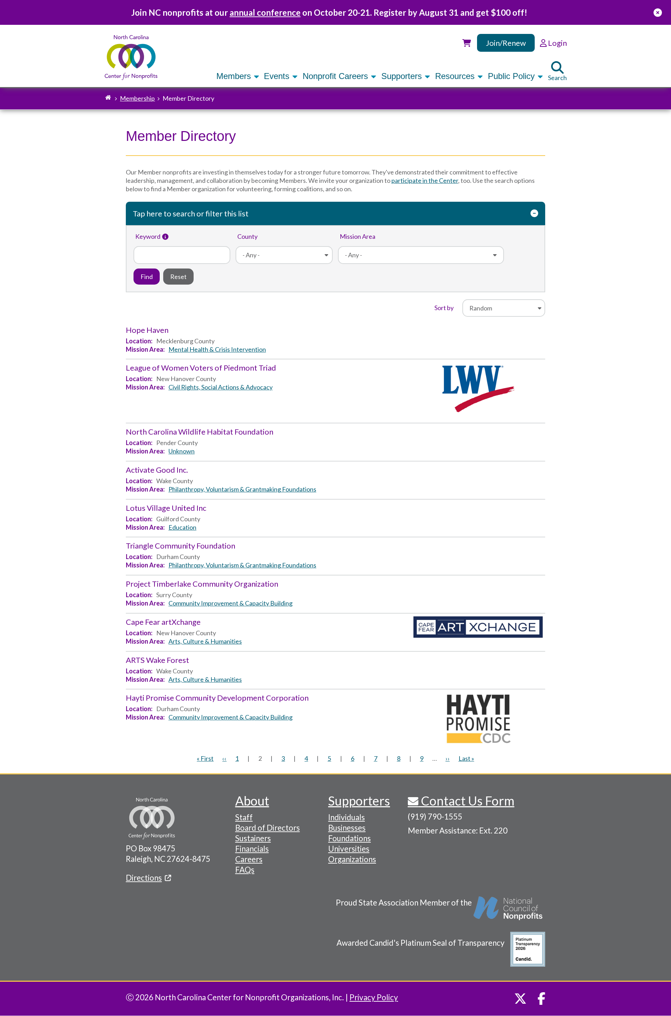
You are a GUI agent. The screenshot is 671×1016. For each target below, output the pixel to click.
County (247, 236)
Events (278, 76)
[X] (520, 998)
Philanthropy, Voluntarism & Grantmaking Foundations (242, 489)
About (252, 800)
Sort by (444, 308)
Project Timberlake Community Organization (202, 583)
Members (234, 76)
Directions (144, 877)
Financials (252, 848)
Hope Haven (147, 330)
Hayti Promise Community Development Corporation (217, 697)
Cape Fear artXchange (163, 622)
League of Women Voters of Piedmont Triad (201, 367)
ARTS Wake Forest (157, 660)
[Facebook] (541, 998)
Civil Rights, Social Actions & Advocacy (220, 387)
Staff (244, 817)
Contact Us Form (466, 800)
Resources (456, 76)
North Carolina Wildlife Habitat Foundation (199, 431)
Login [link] (557, 43)
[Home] (131, 57)
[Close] (657, 12)
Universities (348, 848)
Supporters (402, 76)
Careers (248, 859)
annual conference (265, 12)
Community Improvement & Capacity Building (230, 603)
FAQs (244, 869)
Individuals (346, 817)
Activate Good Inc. (157, 469)
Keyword (147, 236)
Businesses (347, 827)
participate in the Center (424, 180)
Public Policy (512, 76)
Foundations (349, 838)
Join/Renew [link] (506, 43)
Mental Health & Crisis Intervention (217, 349)
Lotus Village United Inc (166, 508)
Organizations (352, 859)
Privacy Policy (373, 997)
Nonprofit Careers (336, 76)
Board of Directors (267, 827)
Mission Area (357, 236)
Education (182, 527)
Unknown (181, 451)
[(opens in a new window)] (508, 912)
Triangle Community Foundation (180, 545)
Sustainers (253, 838)
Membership (137, 98)
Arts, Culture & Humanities (205, 641)
